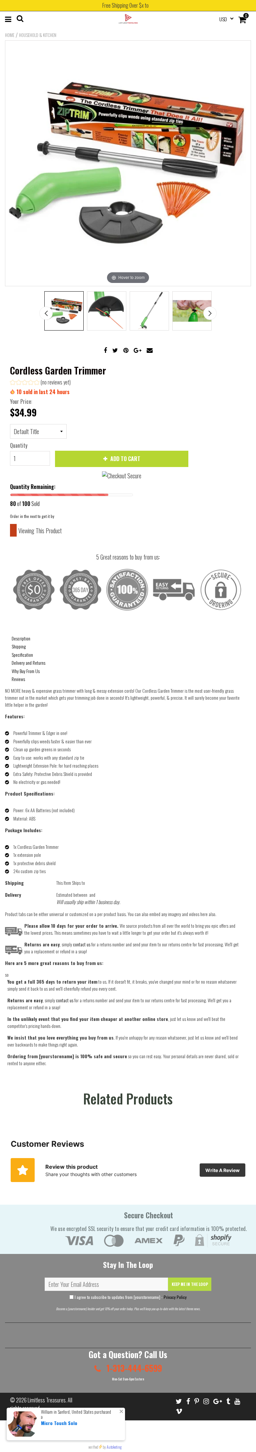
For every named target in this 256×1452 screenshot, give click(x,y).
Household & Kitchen (37, 35)
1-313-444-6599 (133, 1368)
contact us (64, 1000)
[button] (40, 383)
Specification (22, 654)
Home (9, 35)
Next (210, 313)
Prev (46, 313)
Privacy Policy (175, 1297)
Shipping (19, 646)
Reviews (18, 678)
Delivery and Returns (28, 662)
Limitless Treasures (47, 1400)
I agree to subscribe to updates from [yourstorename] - (130, 1297)
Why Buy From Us (26, 670)
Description (21, 638)
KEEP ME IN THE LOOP (190, 1284)
